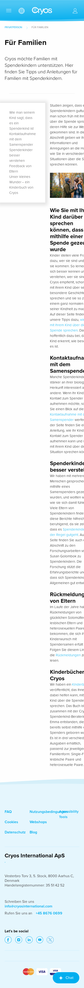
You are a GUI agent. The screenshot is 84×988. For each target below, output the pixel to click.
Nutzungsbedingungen (49, 811)
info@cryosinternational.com (28, 906)
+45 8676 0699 (49, 913)
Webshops (38, 822)
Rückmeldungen (68, 655)
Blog (33, 832)
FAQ (8, 811)
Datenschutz (15, 832)
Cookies (11, 822)
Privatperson (13, 27)
